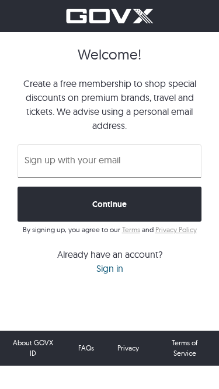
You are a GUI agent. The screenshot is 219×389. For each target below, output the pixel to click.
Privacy (128, 348)
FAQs (86, 348)
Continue (109, 204)
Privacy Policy (176, 229)
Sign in (109, 268)
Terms (131, 229)
